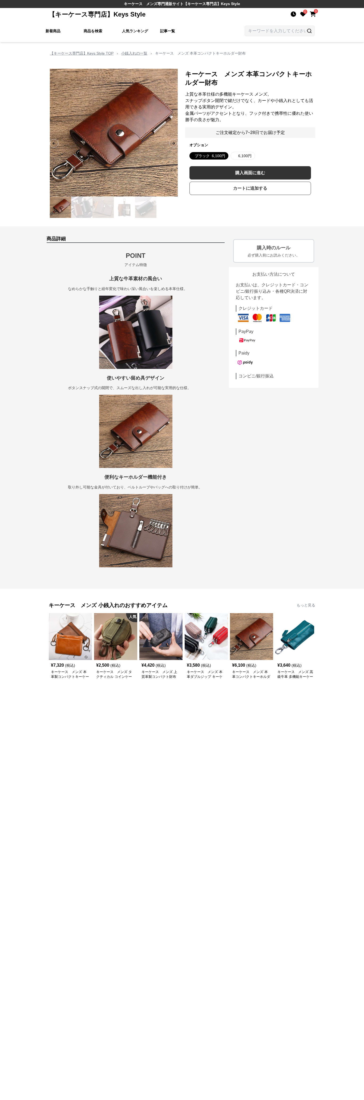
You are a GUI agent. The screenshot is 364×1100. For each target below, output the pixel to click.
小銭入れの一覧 (134, 53)
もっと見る (306, 605)
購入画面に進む (250, 172)
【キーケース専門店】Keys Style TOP (82, 53)
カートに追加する (250, 188)
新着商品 (53, 31)
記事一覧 (167, 31)
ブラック (210, 156)
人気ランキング (135, 31)
